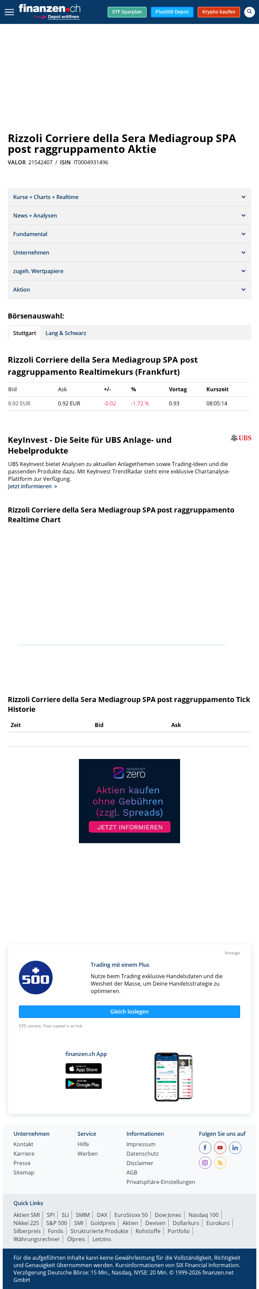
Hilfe (83, 1145)
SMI (78, 1223)
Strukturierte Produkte (99, 1231)
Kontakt (23, 1145)
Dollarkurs (186, 1223)
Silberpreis (27, 1231)
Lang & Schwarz (66, 333)
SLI (65, 1215)
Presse (22, 1163)
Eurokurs (218, 1223)
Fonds (55, 1231)
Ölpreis (76, 1239)
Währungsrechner (36, 1239)
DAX (102, 1215)
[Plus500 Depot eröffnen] (56, 16)
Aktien (130, 1223)
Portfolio (179, 1231)
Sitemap (23, 1173)
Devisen (155, 1223)
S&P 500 (56, 1223)
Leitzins (101, 1239)
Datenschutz (142, 1154)
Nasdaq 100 (204, 1215)
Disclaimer (139, 1163)
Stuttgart (24, 333)
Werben (88, 1154)
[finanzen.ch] (49, 8)
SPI (51, 1215)
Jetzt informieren (30, 486)
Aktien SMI (26, 1215)
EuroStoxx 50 (131, 1215)
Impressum (140, 1145)
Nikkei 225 (26, 1223)
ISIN (65, 162)
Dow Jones (168, 1215)
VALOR (17, 162)
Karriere (23, 1154)
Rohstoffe (148, 1231)
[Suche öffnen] (249, 12)
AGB (131, 1173)
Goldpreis (102, 1223)
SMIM (83, 1215)
